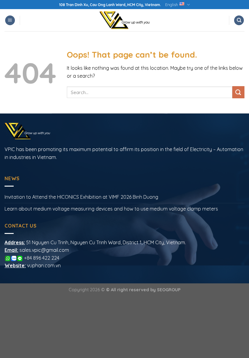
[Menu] (10, 20)
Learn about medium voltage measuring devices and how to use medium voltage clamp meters (111, 209)
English (171, 4)
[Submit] (238, 92)
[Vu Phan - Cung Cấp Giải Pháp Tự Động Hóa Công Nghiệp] (124, 20)
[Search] (239, 20)
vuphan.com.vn (44, 265)
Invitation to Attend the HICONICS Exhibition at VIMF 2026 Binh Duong (81, 197)
